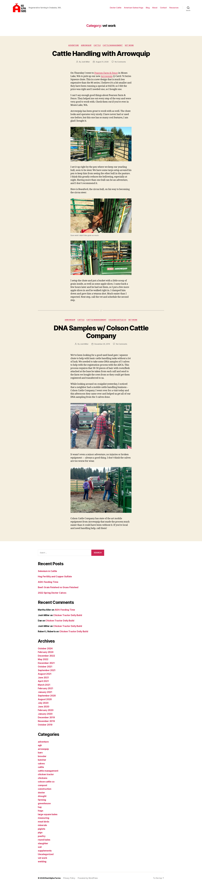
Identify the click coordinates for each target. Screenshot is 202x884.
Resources (174, 8)
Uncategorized (46, 854)
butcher (42, 760)
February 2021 (45, 688)
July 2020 (43, 703)
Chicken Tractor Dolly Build (67, 615)
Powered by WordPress (88, 878)
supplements (45, 850)
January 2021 (45, 692)
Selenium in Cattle (47, 571)
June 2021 (43, 677)
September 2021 (46, 670)
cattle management (113, 45)
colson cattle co (117, 320)
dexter (41, 792)
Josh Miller (85, 62)
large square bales (47, 814)
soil (40, 847)
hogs (40, 810)
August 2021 (44, 674)
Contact (163, 8)
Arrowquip (107, 76)
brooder (42, 756)
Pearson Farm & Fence (106, 73)
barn (40, 752)
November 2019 (46, 721)
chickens (42, 778)
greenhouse (44, 803)
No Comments (120, 62)
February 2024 (45, 652)
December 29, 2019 (102, 344)
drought (42, 796)
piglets (41, 829)
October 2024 (45, 648)
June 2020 (43, 706)
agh (40, 745)
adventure (73, 45)
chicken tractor (46, 774)
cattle (97, 45)
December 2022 (46, 655)
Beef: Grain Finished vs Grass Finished (58, 587)
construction (44, 789)
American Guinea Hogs (133, 8)
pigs (40, 832)
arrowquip (86, 45)
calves (41, 763)
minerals (42, 825)
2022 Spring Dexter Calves (52, 593)
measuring (43, 818)
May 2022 (43, 659)
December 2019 (46, 717)
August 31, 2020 (102, 62)
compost (42, 785)
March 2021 (44, 684)
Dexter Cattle (115, 8)
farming (42, 800)
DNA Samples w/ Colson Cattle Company (101, 332)
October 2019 (45, 724)
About (154, 8)
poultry (41, 836)
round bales (44, 839)
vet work (129, 45)
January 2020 (45, 714)
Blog (148, 8)
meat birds (43, 821)
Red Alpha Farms (53, 878)
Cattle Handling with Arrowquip (101, 53)
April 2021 (43, 681)
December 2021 (46, 663)
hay (40, 807)
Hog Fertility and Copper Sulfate (55, 576)
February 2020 (45, 710)
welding (42, 861)
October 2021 (45, 666)
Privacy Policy (69, 878)
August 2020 (45, 699)
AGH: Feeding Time (48, 582)
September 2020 (47, 695)
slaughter (43, 843)
